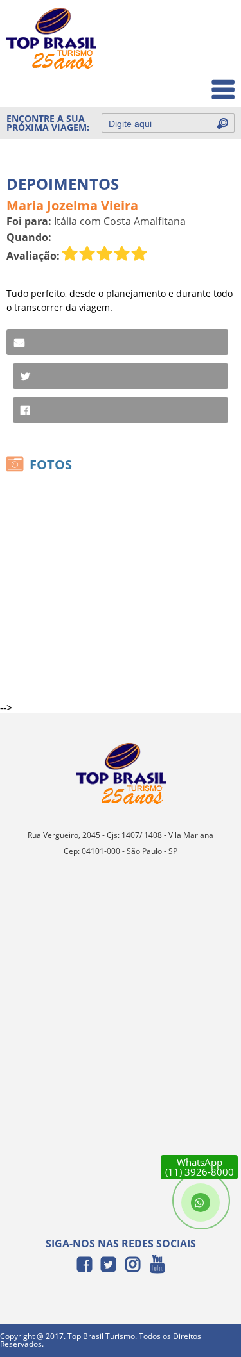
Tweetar (120, 376)
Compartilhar (120, 410)
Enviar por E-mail (117, 342)
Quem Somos (197, 55)
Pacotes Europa (191, 83)
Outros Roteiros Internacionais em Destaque (158, 152)
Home (213, 27)
